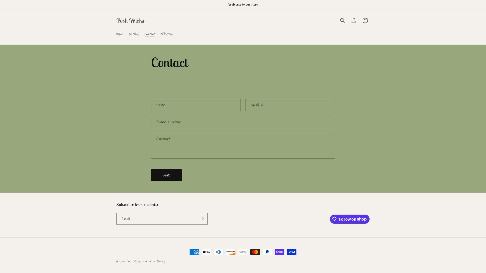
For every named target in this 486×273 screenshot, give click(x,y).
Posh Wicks (133, 261)
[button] (342, 20)
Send (167, 175)
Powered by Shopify (153, 261)
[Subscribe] (201, 219)
